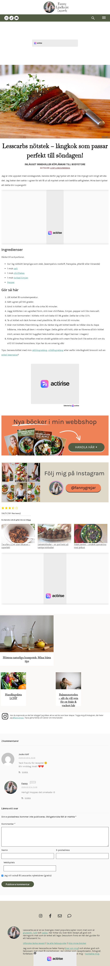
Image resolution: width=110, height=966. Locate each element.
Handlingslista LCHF (13, 696)
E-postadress (63, 850)
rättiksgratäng (39, 350)
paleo (45, 932)
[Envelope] (16, 18)
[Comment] (69, 916)
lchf (35, 932)
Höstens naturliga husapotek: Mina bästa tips (27, 659)
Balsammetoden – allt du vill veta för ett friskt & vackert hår (68, 700)
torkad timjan (21, 277)
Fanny (24, 783)
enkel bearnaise (9, 354)
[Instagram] (6, 18)
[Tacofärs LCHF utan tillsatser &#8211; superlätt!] (18, 533)
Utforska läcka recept (34, 943)
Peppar (10, 282)
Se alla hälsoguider (57, 943)
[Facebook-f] (50, 916)
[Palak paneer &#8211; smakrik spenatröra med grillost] (90, 533)
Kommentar (8, 824)
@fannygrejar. (18, 718)
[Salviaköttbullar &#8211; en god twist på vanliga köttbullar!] (54, 533)
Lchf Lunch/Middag (60, 168)
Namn (4, 850)
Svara (25, 772)
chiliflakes (19, 273)
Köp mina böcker (77, 943)
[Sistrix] (93, 18)
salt (16, 268)
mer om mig (71, 948)
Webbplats (9, 862)
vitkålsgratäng (55, 350)
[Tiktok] (11, 18)
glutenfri (27, 932)
